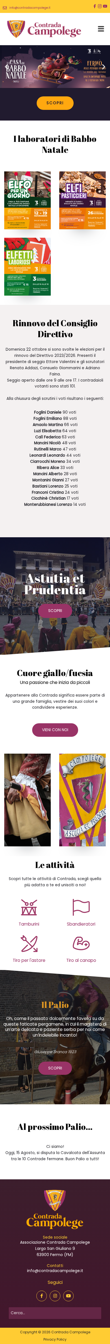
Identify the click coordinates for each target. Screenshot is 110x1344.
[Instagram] (100, 6)
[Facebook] (95, 6)
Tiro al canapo (81, 960)
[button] (6, 66)
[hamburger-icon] (100, 29)
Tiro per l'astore (29, 960)
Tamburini (29, 924)
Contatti (55, 1265)
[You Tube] (105, 6)
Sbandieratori (81, 924)
